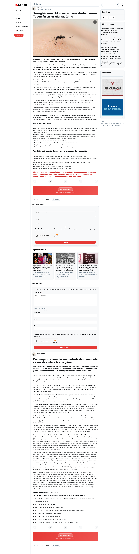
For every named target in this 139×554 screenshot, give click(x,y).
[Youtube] (113, 17)
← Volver (37, 4)
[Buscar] (117, 5)
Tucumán (19, 11)
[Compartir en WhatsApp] (65, 181)
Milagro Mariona (41, 7)
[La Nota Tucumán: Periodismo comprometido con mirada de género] (21, 4)
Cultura (18, 18)
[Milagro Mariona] (34, 9)
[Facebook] (103, 17)
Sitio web (36, 326)
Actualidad (19, 15)
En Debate (20, 30)
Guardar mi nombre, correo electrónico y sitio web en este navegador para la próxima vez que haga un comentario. (65, 230)
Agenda (18, 22)
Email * (36, 319)
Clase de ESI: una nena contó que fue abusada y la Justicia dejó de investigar (111, 64)
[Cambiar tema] (122, 5)
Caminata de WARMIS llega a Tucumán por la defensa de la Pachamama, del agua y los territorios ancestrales (88, 268)
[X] (107, 17)
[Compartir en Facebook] (34, 181)
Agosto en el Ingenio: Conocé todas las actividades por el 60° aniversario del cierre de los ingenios (42, 268)
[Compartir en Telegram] (80, 181)
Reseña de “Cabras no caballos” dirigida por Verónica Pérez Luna (111, 57)
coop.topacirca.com (116, 125)
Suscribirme (19, 35)
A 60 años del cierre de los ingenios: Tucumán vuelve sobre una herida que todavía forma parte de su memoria (65, 268)
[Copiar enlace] (96, 181)
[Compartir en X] (50, 181)
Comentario (38, 292)
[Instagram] (110, 17)
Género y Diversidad (22, 26)
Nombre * (37, 312)
